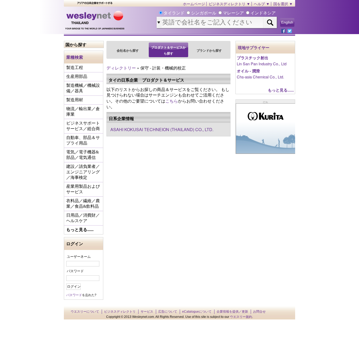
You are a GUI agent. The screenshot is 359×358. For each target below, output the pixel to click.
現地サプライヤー (253, 47)
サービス (147, 311)
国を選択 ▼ (283, 4)
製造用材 (74, 100)
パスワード (75, 270)
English (287, 22)
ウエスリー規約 (241, 317)
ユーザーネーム (79, 256)
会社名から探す (128, 50)
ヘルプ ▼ (262, 4)
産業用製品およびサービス (83, 189)
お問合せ (259, 311)
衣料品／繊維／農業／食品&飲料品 (83, 204)
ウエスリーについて (85, 311)
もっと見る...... (80, 229)
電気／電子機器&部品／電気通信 (82, 155)
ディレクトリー (121, 68)
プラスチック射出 (252, 58)
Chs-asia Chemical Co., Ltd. (260, 76)
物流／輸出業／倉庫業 (83, 111)
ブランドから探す (209, 50)
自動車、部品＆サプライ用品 (83, 140)
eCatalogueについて (197, 311)
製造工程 (74, 67)
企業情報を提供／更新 (232, 311)
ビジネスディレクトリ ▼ (229, 4)
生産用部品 (76, 76)
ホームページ (194, 4)
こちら (171, 101)
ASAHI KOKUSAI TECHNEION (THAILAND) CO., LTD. (161, 129)
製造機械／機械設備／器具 (83, 88)
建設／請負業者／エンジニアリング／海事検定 (83, 172)
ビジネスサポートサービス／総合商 (83, 126)
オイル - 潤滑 (248, 71)
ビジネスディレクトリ (120, 311)
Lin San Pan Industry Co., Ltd (261, 63)
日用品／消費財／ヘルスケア (83, 218)
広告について (167, 311)
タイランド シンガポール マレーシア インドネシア (219, 13)
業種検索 (74, 57)
